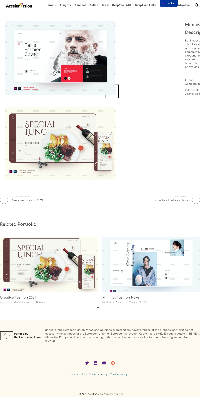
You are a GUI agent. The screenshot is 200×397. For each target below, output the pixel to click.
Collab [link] (93, 5)
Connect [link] (80, 5)
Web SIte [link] (41, 302)
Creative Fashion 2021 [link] (18, 297)
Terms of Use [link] (78, 374)
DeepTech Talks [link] (145, 5)
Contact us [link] (182, 5)
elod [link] (6, 302)
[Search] (196, 5)
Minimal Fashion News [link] (121, 297)
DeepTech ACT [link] (122, 5)
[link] (19, 5)
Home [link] (49, 5)
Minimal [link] (18, 302)
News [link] (29, 302)
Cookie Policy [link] (118, 374)
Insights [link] (65, 5)
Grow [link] (105, 5)
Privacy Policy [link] (98, 374)
